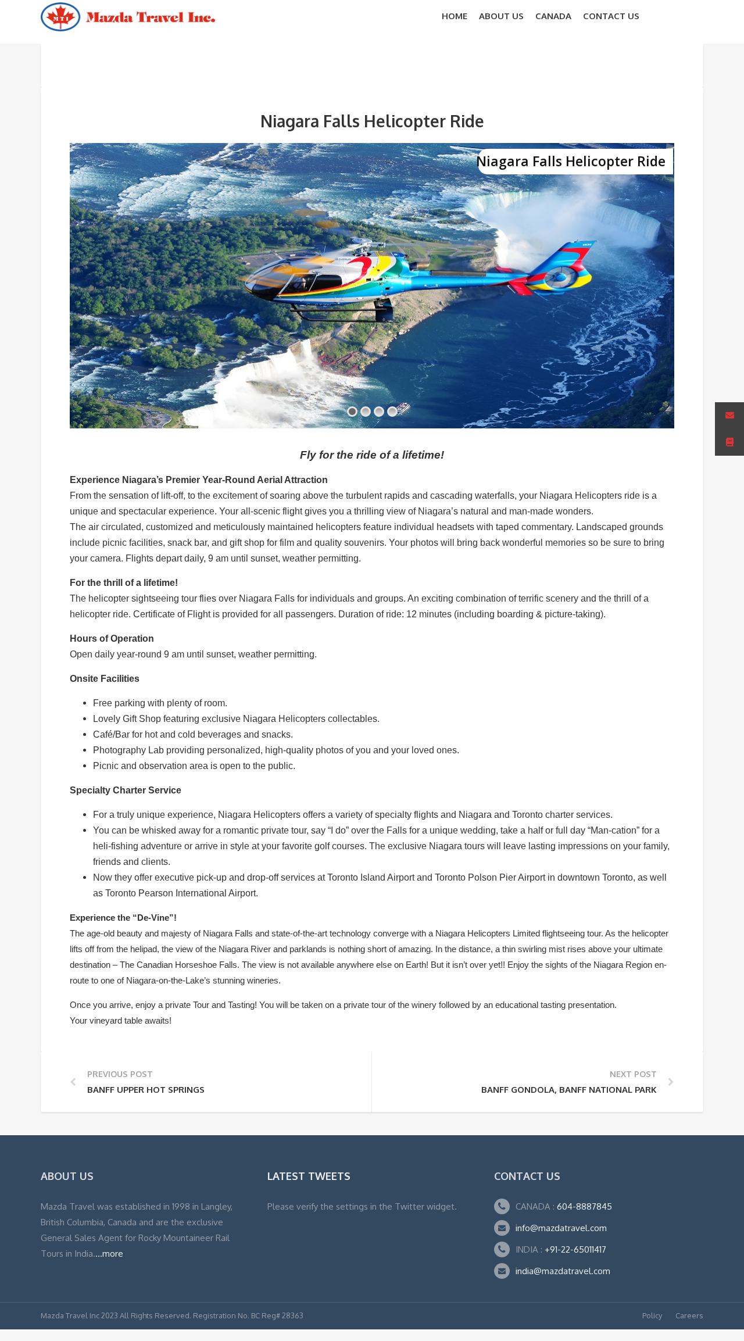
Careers (689, 1315)
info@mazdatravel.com (561, 1227)
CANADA (553, 16)
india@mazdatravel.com (563, 1270)
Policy (652, 1315)
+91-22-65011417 (575, 1249)
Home (454, 16)
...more (109, 1253)
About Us (501, 16)
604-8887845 (583, 1206)
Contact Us (611, 16)
